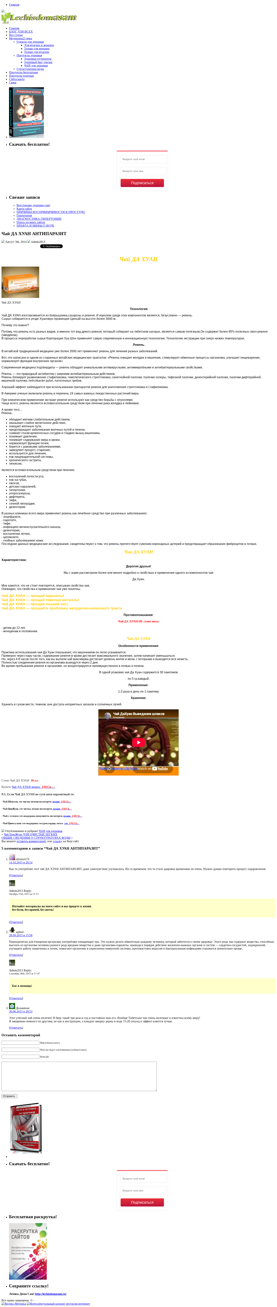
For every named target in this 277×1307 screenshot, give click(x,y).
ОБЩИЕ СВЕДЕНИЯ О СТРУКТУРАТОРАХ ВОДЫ (36, 837)
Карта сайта (24, 208)
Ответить (16, 875)
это (71, 823)
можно (61, 801)
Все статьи (16, 35)
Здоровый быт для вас (38, 62)
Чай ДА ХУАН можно (33, 786)
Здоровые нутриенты (37, 58)
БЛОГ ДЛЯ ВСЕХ (21, 31)
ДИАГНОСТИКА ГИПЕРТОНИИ (39, 218)
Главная (14, 4)
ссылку (57, 841)
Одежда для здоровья (30, 41)
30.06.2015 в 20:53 (20, 1011)
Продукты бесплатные (23, 72)
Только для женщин (37, 48)
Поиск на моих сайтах (31, 222)
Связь (12, 82)
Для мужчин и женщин (39, 45)
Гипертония (24, 215)
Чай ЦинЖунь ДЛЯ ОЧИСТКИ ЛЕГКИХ (30, 834)
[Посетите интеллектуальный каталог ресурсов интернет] (58, 1303)
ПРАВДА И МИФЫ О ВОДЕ (35, 225)
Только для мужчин (36, 52)
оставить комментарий (31, 841)
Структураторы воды (30, 69)
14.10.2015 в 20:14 (20, 862)
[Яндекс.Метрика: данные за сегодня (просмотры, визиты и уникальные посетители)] (14, 1303)
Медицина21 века (20, 38)
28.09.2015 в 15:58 (20, 935)
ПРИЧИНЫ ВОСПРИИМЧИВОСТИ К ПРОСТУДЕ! (51, 212)
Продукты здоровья (29, 55)
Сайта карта (16, 79)
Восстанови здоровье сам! (33, 205)
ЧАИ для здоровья (36, 65)
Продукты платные (21, 75)
